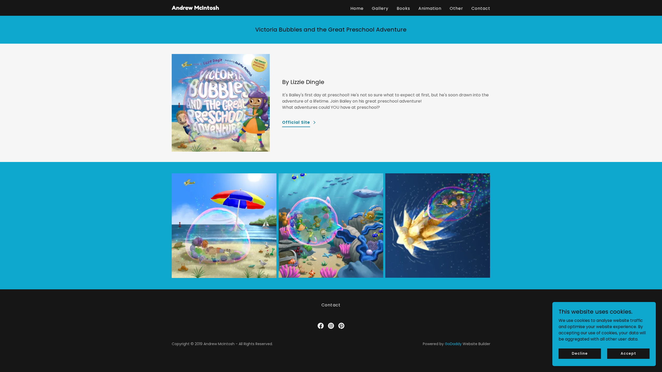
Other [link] (456, 8)
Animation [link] (429, 8)
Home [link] (357, 8)
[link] (195, 8)
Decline (580, 353)
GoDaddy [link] (453, 343)
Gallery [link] (380, 8)
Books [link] (403, 8)
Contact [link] (480, 8)
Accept (628, 353)
